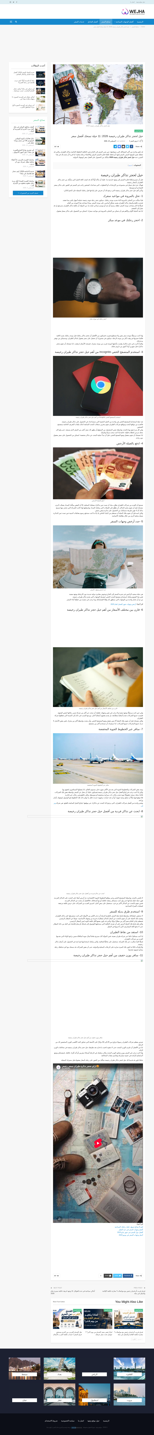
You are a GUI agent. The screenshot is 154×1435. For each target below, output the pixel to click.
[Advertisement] (77, 45)
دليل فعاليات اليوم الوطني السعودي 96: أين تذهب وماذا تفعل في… (24, 141)
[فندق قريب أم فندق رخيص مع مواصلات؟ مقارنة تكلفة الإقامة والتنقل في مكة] (128, 1319)
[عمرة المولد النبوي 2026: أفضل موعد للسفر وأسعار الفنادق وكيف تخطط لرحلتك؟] (40, 74)
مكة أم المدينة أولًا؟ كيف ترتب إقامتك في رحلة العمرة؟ (24, 81)
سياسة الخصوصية (67, 1421)
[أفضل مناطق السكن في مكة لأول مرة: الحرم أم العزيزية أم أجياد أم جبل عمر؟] (40, 129)
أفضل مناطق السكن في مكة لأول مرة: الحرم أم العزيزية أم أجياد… (23, 129)
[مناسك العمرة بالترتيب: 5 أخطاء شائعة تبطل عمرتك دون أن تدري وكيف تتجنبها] (40, 162)
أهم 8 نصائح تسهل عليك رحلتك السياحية (129, 1227)
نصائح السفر (105, 22)
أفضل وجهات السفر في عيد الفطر (131, 1230)
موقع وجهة (99, 1427)
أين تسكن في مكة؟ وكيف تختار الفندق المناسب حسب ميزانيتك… (23, 90)
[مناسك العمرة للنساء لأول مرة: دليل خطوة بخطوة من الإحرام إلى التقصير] (40, 183)
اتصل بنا (132, 2)
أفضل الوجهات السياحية (124, 22)
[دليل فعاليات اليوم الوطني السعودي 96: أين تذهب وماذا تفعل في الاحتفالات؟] (40, 141)
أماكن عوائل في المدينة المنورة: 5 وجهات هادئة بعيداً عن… (23, 98)
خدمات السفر (79, 22)
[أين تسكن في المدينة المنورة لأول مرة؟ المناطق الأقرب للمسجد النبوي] (40, 107)
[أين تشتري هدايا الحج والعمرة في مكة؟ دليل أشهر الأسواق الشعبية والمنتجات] (40, 152)
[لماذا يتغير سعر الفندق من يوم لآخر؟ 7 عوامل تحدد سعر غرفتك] (98, 1319)
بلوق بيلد (49, 1427)
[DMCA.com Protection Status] (76, 1427)
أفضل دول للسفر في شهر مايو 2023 (130, 1232)
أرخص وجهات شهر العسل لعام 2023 (123, 604)
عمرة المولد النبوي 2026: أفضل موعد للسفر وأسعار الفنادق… (24, 73)
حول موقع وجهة (140, 2)
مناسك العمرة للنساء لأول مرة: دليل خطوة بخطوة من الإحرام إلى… (23, 183)
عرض (130, 165)
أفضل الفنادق (93, 22)
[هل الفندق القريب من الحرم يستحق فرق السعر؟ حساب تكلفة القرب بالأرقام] (67, 1319)
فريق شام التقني (57, 1427)
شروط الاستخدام (51, 1421)
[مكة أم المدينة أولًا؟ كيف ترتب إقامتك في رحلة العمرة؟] (40, 83)
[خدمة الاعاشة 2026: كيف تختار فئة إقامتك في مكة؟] (40, 173)
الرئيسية (140, 22)
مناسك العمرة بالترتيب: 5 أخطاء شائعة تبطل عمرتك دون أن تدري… (22, 162)
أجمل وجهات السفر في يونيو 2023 (131, 1235)
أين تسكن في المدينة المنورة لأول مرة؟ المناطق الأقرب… (23, 106)
